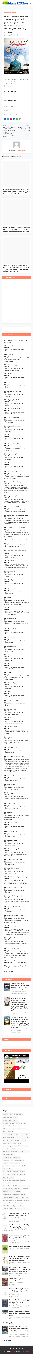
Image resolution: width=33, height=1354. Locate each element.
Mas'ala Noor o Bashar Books (21, 1186)
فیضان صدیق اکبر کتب (24, 1151)
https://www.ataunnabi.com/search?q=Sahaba (14, 394)
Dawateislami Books (8, 1140)
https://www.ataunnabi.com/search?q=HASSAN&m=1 (14, 457)
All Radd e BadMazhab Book (10, 1117)
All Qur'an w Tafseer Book (22, 1200)
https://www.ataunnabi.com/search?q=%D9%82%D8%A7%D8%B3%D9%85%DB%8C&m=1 (16, 900)
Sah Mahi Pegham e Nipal (9, 1203)
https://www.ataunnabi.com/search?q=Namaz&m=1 (14, 826)
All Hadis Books (16, 1126)
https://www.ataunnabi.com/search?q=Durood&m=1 (14, 649)
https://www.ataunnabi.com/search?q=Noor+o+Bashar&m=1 (14, 787)
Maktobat (5, 1208)
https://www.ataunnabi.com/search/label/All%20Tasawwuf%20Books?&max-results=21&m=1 (16, 676)
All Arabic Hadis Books (21, 1146)
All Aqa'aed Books (7, 1114)
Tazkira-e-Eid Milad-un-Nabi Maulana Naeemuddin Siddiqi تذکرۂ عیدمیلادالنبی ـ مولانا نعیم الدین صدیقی (20, 986)
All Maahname (17, 1188)
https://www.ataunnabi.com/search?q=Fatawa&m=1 (14, 686)
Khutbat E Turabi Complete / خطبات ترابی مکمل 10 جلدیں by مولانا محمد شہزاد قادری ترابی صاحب (20, 1269)
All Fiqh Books (22, 1123)
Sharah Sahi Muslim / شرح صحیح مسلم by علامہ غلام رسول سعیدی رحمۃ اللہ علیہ (19, 1237)
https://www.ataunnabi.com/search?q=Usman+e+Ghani (14, 420)
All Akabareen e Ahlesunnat (10, 1123)
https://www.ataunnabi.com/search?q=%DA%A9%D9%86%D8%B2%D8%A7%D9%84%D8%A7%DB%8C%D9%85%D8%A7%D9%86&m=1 (16, 532)
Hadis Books (25, 1197)
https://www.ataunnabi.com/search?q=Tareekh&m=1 (14, 695)
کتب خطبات (20, 1203)
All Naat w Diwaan (7, 1188)
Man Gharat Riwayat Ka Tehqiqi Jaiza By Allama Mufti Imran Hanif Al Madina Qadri (19, 1258)
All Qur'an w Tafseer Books (20, 1129)
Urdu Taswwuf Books (8, 1200)
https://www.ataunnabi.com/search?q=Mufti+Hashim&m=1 (14, 862)
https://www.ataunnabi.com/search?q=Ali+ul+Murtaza (14, 429)
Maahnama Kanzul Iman (19, 1194)
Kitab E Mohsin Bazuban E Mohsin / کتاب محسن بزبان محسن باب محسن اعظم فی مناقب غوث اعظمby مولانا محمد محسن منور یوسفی (16, 191)
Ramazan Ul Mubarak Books (10, 1151)
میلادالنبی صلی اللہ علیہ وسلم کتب (11, 1134)
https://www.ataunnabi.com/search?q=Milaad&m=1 (14, 641)
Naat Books (22, 1166)
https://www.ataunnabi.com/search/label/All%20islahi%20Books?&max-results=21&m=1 (16, 741)
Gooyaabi (26, 1351)
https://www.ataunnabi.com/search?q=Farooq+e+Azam (14, 412)
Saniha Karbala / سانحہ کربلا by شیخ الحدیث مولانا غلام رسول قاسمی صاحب (19, 1290)
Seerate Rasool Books (20, 1140)
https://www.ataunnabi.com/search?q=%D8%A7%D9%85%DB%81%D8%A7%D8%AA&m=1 (16, 448)
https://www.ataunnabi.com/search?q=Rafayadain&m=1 (14, 834)
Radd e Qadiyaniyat (8, 1131)
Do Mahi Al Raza (7, 1206)
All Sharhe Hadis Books (9, 1154)
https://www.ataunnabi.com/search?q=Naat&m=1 (14, 658)
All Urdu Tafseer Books (9, 1183)
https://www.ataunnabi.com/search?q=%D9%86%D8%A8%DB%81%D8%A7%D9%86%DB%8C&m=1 (16, 919)
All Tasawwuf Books (16, 1143)
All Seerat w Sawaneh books (10, 1120)
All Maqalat (19, 1183)
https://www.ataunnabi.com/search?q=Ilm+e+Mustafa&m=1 (14, 779)
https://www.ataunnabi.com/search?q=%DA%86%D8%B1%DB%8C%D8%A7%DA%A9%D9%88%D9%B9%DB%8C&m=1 (16, 881)
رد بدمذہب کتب (21, 1149)
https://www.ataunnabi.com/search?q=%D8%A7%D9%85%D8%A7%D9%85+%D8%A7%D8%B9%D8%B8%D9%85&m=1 (16, 500)
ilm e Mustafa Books (8, 1160)
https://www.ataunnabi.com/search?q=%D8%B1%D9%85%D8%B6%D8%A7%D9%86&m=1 (16, 731)
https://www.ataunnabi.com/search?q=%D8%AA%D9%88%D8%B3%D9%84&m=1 (16, 797)
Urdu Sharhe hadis (7, 1169)
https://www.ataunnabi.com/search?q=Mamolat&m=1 (14, 632)
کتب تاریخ (5, 1163)
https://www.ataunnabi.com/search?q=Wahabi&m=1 (14, 583)
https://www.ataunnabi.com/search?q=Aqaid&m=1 (14, 377)
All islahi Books (18, 1114)
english (11, 1208)
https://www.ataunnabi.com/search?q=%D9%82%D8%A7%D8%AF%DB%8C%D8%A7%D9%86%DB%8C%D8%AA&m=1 (16, 565)
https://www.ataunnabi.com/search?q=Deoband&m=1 (14, 592)
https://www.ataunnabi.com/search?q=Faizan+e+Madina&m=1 (14, 712)
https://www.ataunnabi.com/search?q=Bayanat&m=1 (14, 751)
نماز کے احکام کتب (25, 1134)
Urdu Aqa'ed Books (8, 1177)
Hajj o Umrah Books (18, 1206)
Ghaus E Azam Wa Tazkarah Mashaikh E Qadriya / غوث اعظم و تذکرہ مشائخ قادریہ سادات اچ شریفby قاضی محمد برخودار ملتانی (16, 229)
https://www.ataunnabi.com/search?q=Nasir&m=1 (14, 890)
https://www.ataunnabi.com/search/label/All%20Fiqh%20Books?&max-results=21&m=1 (16, 816)
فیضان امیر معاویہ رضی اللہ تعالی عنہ (11, 1157)
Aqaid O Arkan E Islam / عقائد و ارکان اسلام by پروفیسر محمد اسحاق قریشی (19, 1313)
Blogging (12, 1351)
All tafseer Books (7, 1186)
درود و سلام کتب (6, 1174)
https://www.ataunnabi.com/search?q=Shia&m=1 (14, 574)
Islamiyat (25, 1188)
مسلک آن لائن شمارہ (7, 1197)
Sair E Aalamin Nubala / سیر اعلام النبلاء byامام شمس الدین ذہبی (19, 1226)
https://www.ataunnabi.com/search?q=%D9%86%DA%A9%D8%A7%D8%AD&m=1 (16, 942)
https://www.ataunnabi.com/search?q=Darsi (14, 385)
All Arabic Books (7, 1129)
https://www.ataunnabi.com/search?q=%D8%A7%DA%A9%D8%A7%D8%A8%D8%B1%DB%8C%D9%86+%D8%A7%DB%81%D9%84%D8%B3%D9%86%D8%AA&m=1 (16, 488)
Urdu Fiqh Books (19, 1160)
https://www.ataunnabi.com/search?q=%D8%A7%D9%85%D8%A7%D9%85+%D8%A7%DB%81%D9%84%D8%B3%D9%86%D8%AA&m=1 (16, 520)
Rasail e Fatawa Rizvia (8, 1137)
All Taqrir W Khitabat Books (16, 1163)
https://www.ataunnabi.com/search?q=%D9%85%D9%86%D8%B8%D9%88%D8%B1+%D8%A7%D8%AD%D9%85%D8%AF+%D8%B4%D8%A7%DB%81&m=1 (16, 931)
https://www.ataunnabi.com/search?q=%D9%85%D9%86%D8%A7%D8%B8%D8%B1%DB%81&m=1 (16, 612)
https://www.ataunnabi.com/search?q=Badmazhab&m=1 (14, 555)
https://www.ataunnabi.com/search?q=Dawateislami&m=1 (14, 843)
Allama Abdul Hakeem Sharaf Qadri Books (14, 1171)
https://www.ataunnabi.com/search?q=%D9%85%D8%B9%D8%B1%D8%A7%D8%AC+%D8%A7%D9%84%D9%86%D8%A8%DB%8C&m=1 (16, 954)
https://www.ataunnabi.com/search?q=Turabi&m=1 (14, 910)
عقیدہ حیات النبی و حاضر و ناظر (10, 1166)
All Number (17, 1191)
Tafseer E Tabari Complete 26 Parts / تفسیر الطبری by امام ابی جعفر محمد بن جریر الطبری (19, 1215)
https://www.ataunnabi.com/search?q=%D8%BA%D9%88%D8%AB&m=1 (15, 509)
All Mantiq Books (7, 1194)
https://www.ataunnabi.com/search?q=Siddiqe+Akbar (14, 403)
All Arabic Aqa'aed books (18, 1174)
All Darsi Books (6, 1126)
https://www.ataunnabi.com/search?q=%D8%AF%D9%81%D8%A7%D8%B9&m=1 (16, 622)
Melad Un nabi (19, 1137)
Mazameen (17, 1197)
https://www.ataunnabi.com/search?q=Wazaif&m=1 (14, 667)
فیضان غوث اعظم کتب (11, 114)
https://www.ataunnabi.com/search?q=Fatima (14, 438)
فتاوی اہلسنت (6, 1143)
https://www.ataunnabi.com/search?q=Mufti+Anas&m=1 (14, 871)
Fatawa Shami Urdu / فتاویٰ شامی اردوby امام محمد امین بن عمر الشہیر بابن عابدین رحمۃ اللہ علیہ (19, 1302)
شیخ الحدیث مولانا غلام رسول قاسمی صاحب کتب (14, 1180)
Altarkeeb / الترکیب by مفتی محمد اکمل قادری (19, 1279)
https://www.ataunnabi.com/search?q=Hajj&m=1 (14, 703)
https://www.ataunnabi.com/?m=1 (16, 962)
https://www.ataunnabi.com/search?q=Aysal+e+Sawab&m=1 (14, 806)
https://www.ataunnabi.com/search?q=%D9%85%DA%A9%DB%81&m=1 (14, 721)
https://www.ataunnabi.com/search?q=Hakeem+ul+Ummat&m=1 (14, 544)
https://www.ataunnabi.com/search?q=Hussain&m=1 (14, 466)
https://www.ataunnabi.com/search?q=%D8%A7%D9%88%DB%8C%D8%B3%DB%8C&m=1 (16, 853)
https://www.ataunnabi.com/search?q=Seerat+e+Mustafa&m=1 (14, 368)
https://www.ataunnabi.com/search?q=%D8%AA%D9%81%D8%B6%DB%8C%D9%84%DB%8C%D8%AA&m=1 (16, 601)
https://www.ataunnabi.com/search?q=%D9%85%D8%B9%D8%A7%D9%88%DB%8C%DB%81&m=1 (16, 476)
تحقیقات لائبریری (12, 35)
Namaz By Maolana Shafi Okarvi (19, 1246)
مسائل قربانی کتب (22, 1208)
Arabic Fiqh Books (7, 1191)
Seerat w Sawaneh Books (9, 1149)
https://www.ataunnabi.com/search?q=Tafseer (14, 349)
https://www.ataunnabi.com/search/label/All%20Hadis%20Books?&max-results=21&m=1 (16, 358)
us (15, 1208)
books (26, 1137)
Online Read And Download (12, 92)
